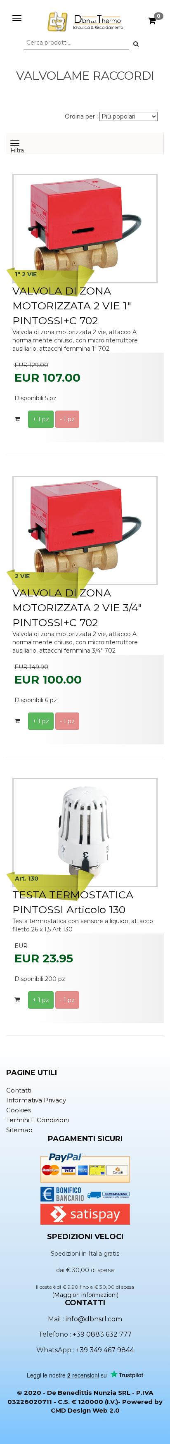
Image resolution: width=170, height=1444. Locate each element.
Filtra (19, 148)
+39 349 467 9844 (105, 1350)
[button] (136, 44)
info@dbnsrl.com (94, 1319)
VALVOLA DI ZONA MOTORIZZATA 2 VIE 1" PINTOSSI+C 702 (71, 306)
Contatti (18, 1090)
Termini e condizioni (37, 1120)
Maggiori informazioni (85, 1295)
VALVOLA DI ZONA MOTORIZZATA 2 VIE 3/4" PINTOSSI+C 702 (77, 608)
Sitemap (19, 1130)
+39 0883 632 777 (102, 1334)
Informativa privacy (36, 1100)
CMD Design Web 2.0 (85, 1410)
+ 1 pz (41, 419)
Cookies (18, 1110)
